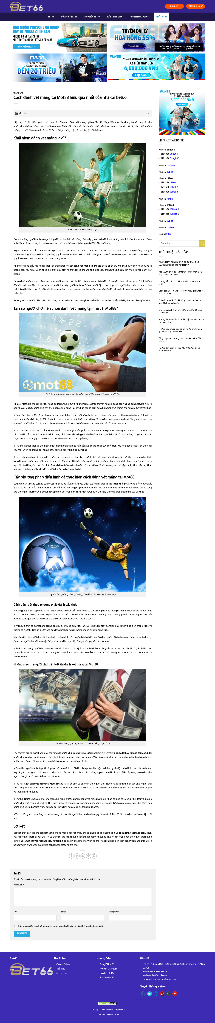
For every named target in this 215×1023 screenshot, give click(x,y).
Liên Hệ (121, 1010)
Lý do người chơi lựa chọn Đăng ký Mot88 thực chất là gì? (180, 311)
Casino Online (63, 964)
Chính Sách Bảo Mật (109, 1010)
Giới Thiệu (95, 1010)
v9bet (170, 221)
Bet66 (51, 17)
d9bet (173, 182)
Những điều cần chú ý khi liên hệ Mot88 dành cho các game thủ (182, 320)
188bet (173, 209)
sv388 (168, 234)
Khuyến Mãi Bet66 (139, 17)
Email (64, 912)
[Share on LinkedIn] (94, 856)
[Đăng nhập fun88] (156, 68)
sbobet (170, 227)
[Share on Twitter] (77, 856)
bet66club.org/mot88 (138, 300)
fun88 (170, 199)
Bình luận (19, 885)
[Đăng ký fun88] (182, 112)
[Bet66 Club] (26, 6)
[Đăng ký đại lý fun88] (58, 37)
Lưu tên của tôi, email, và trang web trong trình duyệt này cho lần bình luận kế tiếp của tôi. (61, 926)
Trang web (114, 912)
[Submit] (202, 243)
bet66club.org (113, 1014)
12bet (170, 172)
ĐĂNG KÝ (174, 6)
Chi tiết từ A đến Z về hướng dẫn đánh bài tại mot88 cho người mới (180, 301)
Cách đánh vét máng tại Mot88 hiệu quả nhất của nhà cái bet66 (182, 292)
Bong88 (174, 154)
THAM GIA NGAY (196, 6)
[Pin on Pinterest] (88, 856)
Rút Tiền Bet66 (114, 17)
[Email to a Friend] (82, 856)
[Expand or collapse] (148, 114)
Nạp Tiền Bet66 (92, 17)
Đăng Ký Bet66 (69, 17)
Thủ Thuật (161, 17)
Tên (16, 912)
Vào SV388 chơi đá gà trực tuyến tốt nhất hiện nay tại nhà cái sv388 (180, 273)
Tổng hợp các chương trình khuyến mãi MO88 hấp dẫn (180, 339)
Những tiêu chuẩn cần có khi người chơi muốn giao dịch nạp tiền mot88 (180, 330)
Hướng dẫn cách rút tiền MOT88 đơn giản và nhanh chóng (179, 349)
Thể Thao (60, 969)
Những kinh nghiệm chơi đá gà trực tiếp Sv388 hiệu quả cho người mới (179, 263)
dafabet (171, 165)
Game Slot (61, 973)
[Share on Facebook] (71, 856)
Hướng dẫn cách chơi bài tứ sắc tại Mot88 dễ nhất (180, 282)
